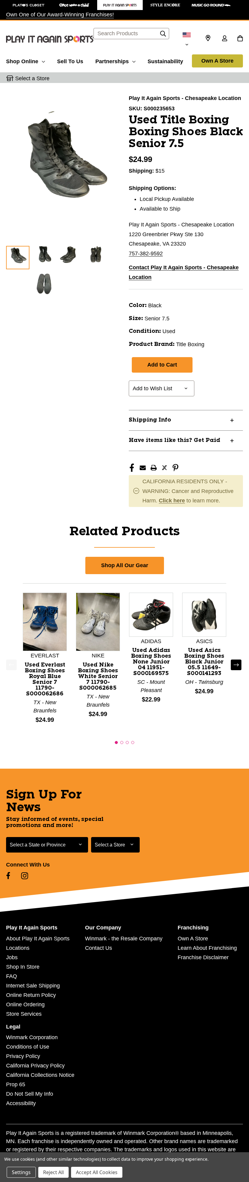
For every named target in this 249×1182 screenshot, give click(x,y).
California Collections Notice (40, 1075)
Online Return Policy (31, 995)
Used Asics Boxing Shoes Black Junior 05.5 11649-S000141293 (204, 662)
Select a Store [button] (32, 78)
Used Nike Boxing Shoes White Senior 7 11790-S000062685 (98, 676)
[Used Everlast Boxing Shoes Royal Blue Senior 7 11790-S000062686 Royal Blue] (45, 622)
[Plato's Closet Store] (29, 5)
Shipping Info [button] (150, 420)
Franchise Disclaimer (203, 957)
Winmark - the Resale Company (123, 939)
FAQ (11, 976)
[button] (116, 742)
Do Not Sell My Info (29, 1094)
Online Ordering (25, 1004)
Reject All (53, 1172)
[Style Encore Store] (165, 5)
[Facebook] (132, 467)
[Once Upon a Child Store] (74, 5)
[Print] (154, 467)
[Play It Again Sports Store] (120, 5)
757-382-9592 (146, 253)
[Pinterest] (175, 467)
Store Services (24, 1014)
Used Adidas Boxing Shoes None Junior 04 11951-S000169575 (151, 662)
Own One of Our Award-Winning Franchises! (60, 15)
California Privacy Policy (35, 1066)
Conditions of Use (27, 1047)
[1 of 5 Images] (17, 257)
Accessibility (21, 1103)
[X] (165, 467)
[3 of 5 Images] (69, 257)
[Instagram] (24, 875)
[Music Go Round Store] (211, 5)
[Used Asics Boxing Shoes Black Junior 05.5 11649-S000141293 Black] (204, 614)
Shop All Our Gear (124, 565)
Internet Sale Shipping (33, 986)
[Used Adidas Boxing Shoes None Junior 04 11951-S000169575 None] (151, 614)
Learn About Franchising (207, 948)
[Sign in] (224, 39)
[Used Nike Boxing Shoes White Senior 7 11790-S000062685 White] (98, 622)
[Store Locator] (208, 38)
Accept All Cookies (97, 1172)
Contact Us (98, 948)
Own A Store (217, 61)
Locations (17, 948)
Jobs (12, 957)
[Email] (143, 467)
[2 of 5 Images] (43, 257)
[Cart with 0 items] (240, 39)
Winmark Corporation (32, 1037)
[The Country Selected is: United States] (186, 39)
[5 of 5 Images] (43, 283)
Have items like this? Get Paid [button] (174, 440)
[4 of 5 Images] (95, 257)
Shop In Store (22, 967)
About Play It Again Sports (38, 939)
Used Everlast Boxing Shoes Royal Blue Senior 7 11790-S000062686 (45, 679)
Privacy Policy (23, 1056)
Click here (172, 501)
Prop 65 (15, 1084)
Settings (21, 1172)
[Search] (163, 35)
